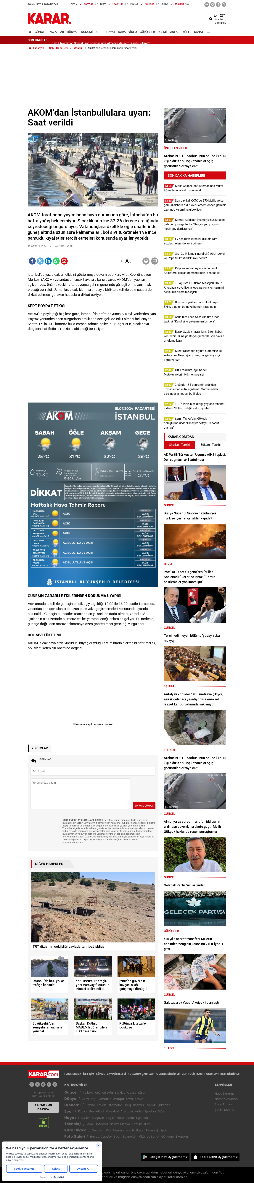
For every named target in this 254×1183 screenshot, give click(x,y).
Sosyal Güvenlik (144, 1105)
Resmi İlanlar (168, 32)
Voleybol (112, 1111)
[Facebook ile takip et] (218, 4)
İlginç (140, 1130)
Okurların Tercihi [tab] (179, 444)
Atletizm (126, 1111)
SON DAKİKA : (37, 40)
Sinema (118, 1130)
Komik (130, 1130)
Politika (88, 1092)
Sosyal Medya (120, 1124)
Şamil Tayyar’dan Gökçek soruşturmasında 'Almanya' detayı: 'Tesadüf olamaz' (101, 40)
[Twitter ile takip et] (224, 4)
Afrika (139, 1099)
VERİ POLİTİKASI (191, 1074)
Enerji (127, 1105)
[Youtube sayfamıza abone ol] (43, 1084)
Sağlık (110, 1118)
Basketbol (96, 1111)
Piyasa (90, 1105)
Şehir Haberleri (225, 1110)
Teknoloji (72, 1123)
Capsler (106, 1136)
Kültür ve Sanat (148, 1136)
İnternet (102, 1124)
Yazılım (137, 1124)
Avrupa (118, 1099)
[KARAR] (49, 18)
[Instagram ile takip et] (54, 1084)
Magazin (98, 1118)
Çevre (131, 1092)
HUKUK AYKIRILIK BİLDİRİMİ (221, 1074)
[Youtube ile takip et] (206, 4)
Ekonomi (86, 32)
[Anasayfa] (30, 32)
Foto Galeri (74, 1136)
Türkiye (120, 1092)
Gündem (98, 1130)
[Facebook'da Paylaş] (32, 261)
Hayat (110, 32)
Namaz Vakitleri (226, 1099)
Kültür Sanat (192, 32)
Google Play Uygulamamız (168, 1157)
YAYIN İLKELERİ (116, 1074)
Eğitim (142, 1092)
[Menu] (207, 32)
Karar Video (127, 32)
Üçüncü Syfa (104, 1092)
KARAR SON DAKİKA (43, 1107)
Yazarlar (56, 32)
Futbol (82, 1111)
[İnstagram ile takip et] (212, 4)
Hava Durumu (224, 1093)
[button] (122, 261)
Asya (129, 1099)
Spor (99, 32)
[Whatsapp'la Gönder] (56, 261)
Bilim (147, 1124)
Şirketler (163, 1105)
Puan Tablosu (224, 1104)
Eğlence (142, 1118)
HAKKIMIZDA (72, 1074)
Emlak (101, 1105)
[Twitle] (40, 261)
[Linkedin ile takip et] (49, 1084)
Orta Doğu (89, 1099)
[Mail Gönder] (64, 261)
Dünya (72, 32)
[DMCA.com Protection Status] (43, 1122)
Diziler (85, 1118)
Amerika (105, 1099)
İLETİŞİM (88, 1074)
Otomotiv (115, 1105)
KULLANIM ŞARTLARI (141, 1074)
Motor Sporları (145, 1111)
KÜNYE (100, 1074)
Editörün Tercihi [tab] (211, 444)
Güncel (40, 32)
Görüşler (147, 32)
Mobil (90, 1124)
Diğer (162, 1111)
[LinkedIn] (48, 261)
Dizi (108, 1130)
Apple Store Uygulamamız (219, 1157)
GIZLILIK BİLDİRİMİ (168, 1074)
